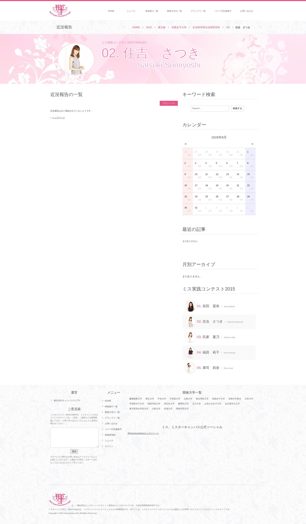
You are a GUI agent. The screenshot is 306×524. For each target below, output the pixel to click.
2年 (228, 27)
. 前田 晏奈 (216, 306)
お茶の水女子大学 (212, 403)
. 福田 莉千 (216, 352)
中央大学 (162, 398)
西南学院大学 (182, 408)
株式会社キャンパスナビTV (67, 400)
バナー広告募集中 (222, 11)
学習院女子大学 (136, 403)
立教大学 (188, 398)
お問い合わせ (246, 11)
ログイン (109, 446)
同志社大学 (169, 403)
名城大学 (168, 408)
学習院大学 (175, 398)
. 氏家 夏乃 (216, 337)
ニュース (131, 11)
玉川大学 (196, 403)
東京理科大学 (202, 398)
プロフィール (168, 103)
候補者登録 (110, 435)
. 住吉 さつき (220, 321)
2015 (149, 27)
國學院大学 (183, 403)
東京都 (161, 27)
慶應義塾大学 (135, 398)
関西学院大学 (154, 403)
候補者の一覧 (151, 11)
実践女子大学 (179, 27)
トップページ (58, 117)
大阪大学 (156, 408)
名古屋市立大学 (232, 403)
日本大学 (249, 398)
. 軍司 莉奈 (215, 368)
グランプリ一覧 (198, 11)
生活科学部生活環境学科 (206, 27)
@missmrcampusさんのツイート (143, 433)
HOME (111, 11)
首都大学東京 (234, 398)
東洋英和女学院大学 (138, 408)
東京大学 (150, 398)
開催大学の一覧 (174, 11)
